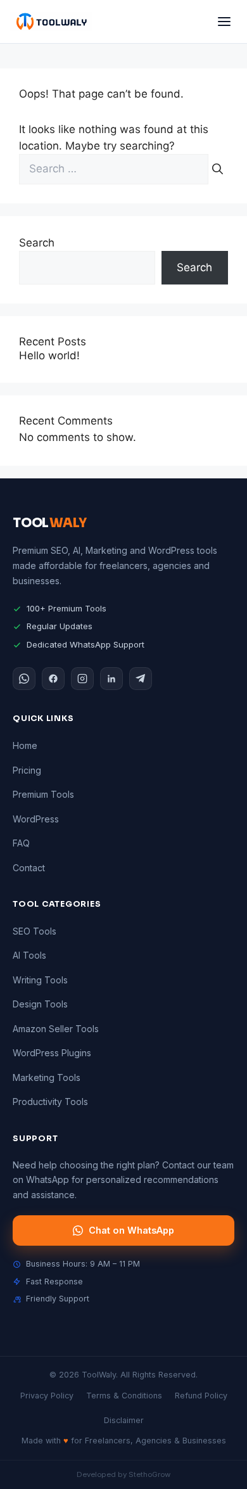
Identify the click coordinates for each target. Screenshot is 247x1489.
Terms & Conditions (124, 1395)
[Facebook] (53, 678)
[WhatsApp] (24, 678)
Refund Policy (201, 1395)
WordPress (36, 819)
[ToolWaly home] (51, 21)
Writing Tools (40, 980)
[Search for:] (115, 168)
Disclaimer (124, 1420)
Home (25, 745)
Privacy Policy (46, 1395)
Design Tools (40, 1004)
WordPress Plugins (52, 1052)
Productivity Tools (50, 1101)
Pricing (27, 770)
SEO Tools (34, 931)
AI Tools (29, 955)
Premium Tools (43, 794)
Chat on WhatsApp (131, 1230)
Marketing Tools (46, 1077)
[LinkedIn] (111, 678)
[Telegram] (140, 678)
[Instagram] (82, 678)
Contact (29, 867)
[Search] (218, 169)
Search (36, 242)
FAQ (21, 843)
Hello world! (49, 355)
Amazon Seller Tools (56, 1028)
